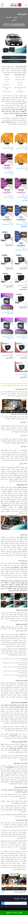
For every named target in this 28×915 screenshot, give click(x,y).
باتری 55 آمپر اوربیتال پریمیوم (22, 197)
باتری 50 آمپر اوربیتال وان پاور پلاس (21, 375)
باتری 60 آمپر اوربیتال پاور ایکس (21, 148)
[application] (14, 405)
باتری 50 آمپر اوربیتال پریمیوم (8, 197)
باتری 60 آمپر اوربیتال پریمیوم (8, 173)
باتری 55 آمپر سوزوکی (8, 285)
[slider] (15, 411)
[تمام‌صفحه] (3, 411)
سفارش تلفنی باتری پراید (14, 61)
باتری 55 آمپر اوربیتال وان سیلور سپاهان (21, 337)
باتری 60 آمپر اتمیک (9, 244)
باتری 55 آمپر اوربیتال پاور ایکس (7, 148)
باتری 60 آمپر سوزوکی (22, 285)
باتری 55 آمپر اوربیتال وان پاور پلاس (7, 355)
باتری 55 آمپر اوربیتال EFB (7, 224)
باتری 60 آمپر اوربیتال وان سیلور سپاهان (7, 313)
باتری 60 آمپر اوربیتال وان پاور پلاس (21, 355)
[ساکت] (5, 411)
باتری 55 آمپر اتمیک (22, 267)
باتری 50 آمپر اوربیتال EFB (21, 250)
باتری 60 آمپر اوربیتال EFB (21, 224)
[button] (26, 5)
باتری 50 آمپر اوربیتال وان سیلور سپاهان (7, 337)
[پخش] (25, 411)
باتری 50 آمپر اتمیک (9, 267)
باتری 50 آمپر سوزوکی (22, 306)
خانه (21, 17)
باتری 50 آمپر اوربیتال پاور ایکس (21, 169)
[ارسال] (2, 903)
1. (20, 892)
